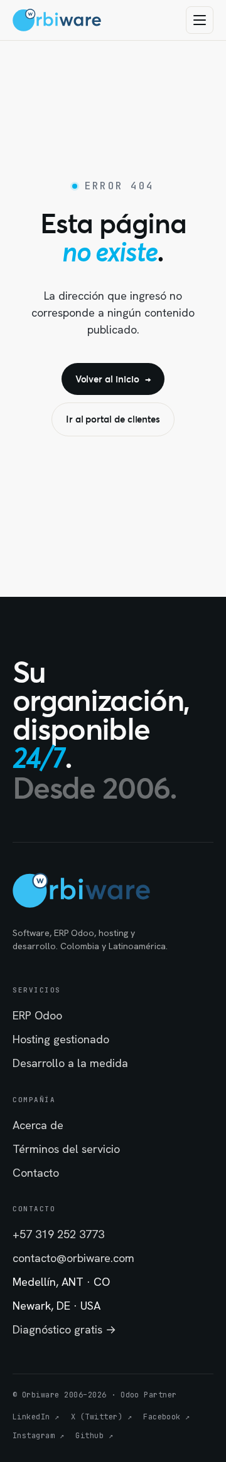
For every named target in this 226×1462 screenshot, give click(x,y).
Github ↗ (94, 1436)
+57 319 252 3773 (58, 1234)
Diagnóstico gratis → (64, 1329)
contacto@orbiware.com (73, 1258)
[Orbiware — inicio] (57, 20)
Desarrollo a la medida (70, 1063)
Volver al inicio (113, 378)
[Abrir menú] (199, 20)
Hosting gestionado (61, 1039)
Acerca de (38, 1125)
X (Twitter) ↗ (101, 1417)
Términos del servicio (66, 1149)
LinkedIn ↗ (36, 1417)
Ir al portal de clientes (113, 419)
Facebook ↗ (166, 1417)
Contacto (36, 1172)
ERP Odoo (37, 1015)
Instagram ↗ (38, 1436)
